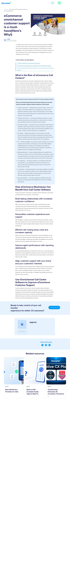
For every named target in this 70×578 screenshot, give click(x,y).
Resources (6, 9)
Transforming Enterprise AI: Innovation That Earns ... (56, 393)
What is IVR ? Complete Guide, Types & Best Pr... (33, 392)
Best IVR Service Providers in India (11, 391)
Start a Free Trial (54, 307)
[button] (22, 331)
